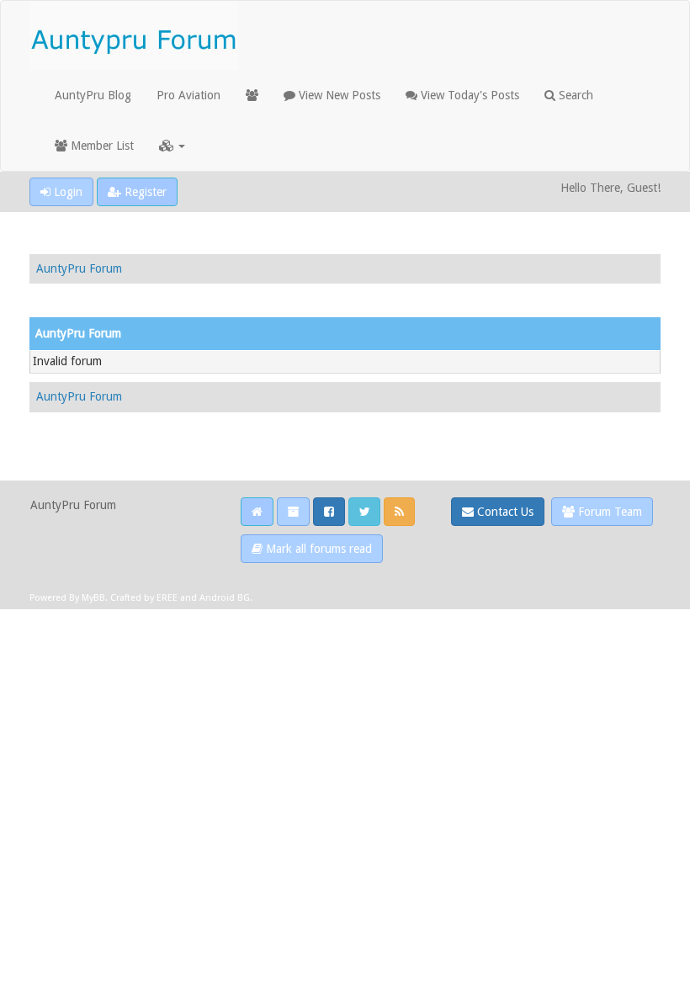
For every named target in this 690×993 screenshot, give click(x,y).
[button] (172, 145)
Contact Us (503, 511)
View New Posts (337, 95)
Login (66, 192)
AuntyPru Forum (79, 268)
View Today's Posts (468, 95)
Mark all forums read (317, 548)
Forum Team (608, 511)
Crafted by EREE (144, 597)
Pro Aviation (188, 95)
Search (574, 95)
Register (144, 192)
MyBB (93, 597)
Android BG (224, 597)
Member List (100, 145)
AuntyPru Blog (93, 95)
